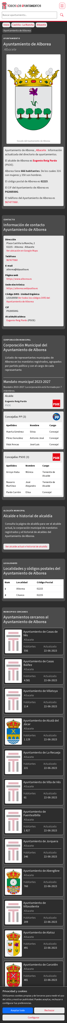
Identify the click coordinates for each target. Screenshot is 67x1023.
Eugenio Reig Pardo (45, 161)
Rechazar (49, 1010)
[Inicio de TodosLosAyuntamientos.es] (29, 5)
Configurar (33, 1017)
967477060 (11, 202)
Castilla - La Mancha (23, 25)
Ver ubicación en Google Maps (22, 250)
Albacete (41, 25)
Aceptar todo (18, 1010)
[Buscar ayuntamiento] (61, 15)
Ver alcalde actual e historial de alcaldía (26, 546)
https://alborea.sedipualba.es (22, 288)
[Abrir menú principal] (62, 6)
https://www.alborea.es (19, 279)
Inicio (6, 25)
